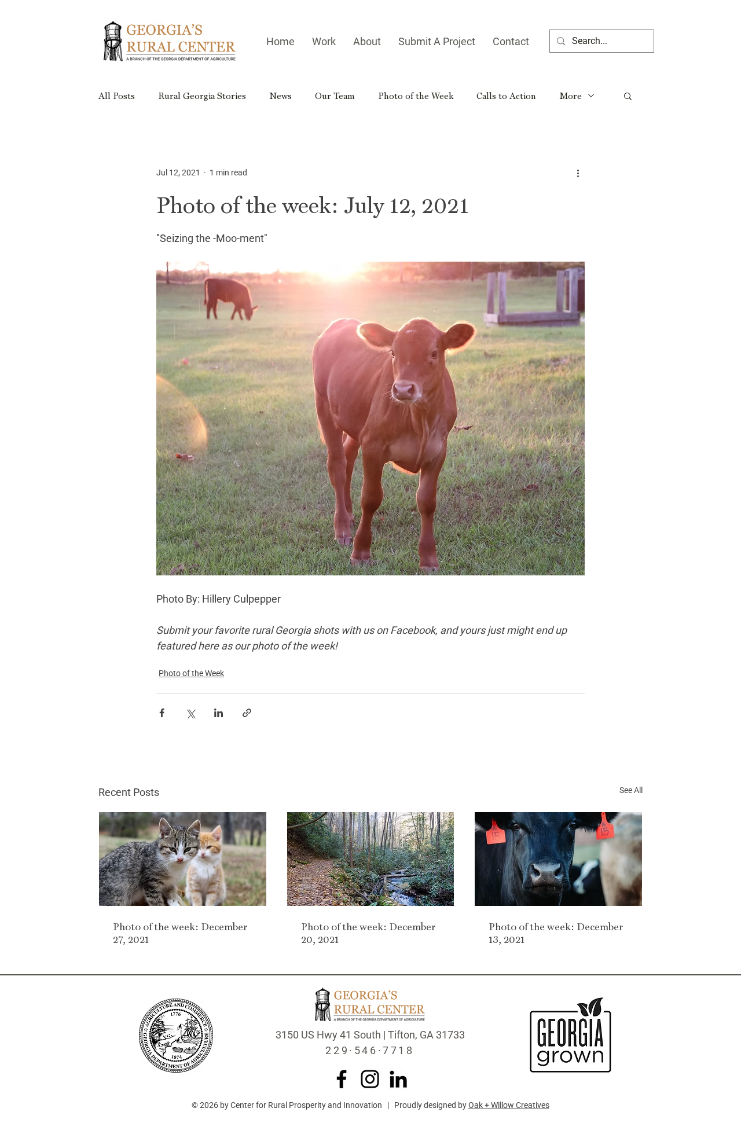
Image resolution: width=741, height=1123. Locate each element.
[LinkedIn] (398, 1079)
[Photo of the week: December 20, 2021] (370, 859)
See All (631, 790)
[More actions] (578, 172)
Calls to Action (506, 95)
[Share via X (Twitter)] (190, 712)
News (280, 95)
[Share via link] (246, 712)
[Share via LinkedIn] (218, 712)
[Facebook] (341, 1079)
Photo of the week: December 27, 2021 (180, 932)
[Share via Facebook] (161, 712)
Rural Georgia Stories (202, 95)
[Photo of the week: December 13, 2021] (558, 859)
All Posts (116, 95)
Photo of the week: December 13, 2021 (556, 932)
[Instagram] (370, 1079)
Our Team (335, 95)
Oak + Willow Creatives (508, 1105)
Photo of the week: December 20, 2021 (368, 932)
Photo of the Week (415, 95)
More (570, 95)
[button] (627, 95)
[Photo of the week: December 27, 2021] (182, 859)
